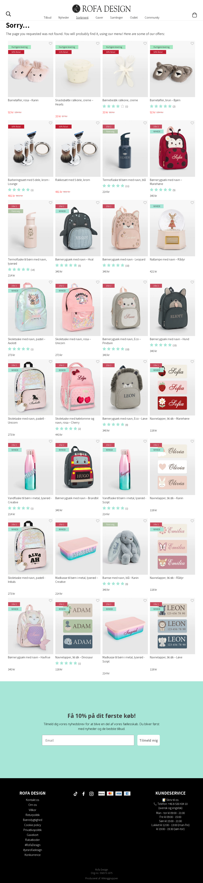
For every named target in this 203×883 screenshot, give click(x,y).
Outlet (134, 17)
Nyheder (63, 17)
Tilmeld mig (148, 740)
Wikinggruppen (109, 878)
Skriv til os (172, 800)
